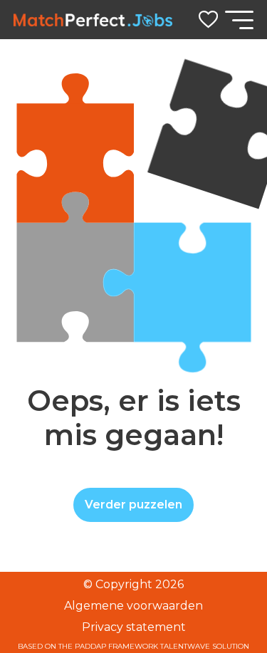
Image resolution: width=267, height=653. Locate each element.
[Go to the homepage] (93, 20)
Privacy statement (134, 627)
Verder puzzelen (133, 504)
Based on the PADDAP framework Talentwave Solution (133, 646)
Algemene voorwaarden (133, 605)
